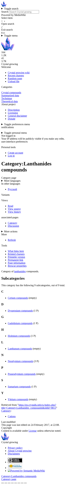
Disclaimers (14, 453)
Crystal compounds (11, 92)
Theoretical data (9, 101)
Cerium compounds (18, 297)
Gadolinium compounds (20, 323)
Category (6, 410)
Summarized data (10, 95)
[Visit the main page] (4, 5)
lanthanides (20, 271)
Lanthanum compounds (20, 348)
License (33, 430)
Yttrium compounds (18, 399)
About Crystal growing (20, 450)
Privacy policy (15, 447)
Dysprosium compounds (20, 310)
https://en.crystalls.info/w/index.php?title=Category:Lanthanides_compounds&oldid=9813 (28, 406)
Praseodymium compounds (22, 374)
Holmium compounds (19, 335)
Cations (12, 416)
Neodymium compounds (20, 361)
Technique (6, 98)
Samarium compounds (19, 386)
